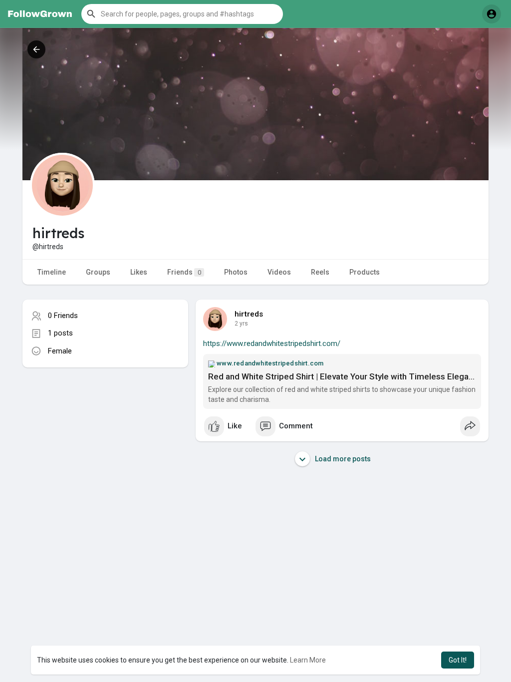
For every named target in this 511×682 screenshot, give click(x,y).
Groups (98, 272)
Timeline (51, 272)
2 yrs (241, 323)
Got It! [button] (458, 660)
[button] (182, 14)
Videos (279, 272)
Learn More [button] (308, 660)
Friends (184, 272)
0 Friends (63, 315)
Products (364, 272)
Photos (236, 272)
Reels (320, 272)
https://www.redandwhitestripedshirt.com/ (271, 343)
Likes (138, 272)
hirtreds (249, 314)
